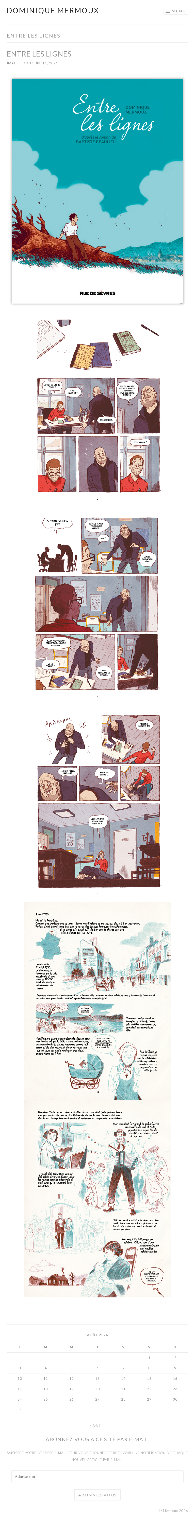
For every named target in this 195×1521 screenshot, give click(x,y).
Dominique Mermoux (53, 10)
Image (13, 63)
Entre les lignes (39, 53)
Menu (178, 10)
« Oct (95, 1425)
